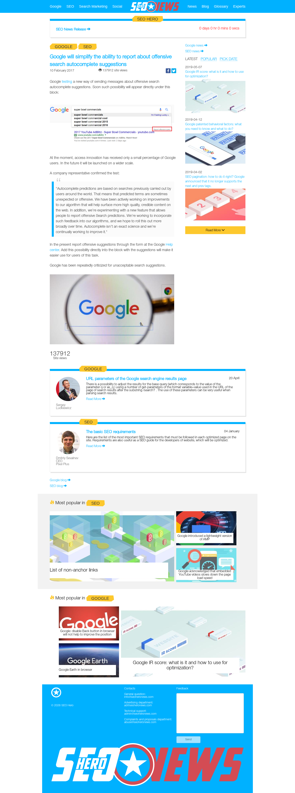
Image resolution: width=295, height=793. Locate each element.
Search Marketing (93, 6)
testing (67, 81)
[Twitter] (173, 70)
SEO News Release (71, 29)
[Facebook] (168, 70)
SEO (70, 6)
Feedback (182, 688)
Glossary (221, 6)
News (192, 6)
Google (55, 6)
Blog (205, 6)
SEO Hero (67, 705)
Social (117, 6)
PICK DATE (228, 59)
